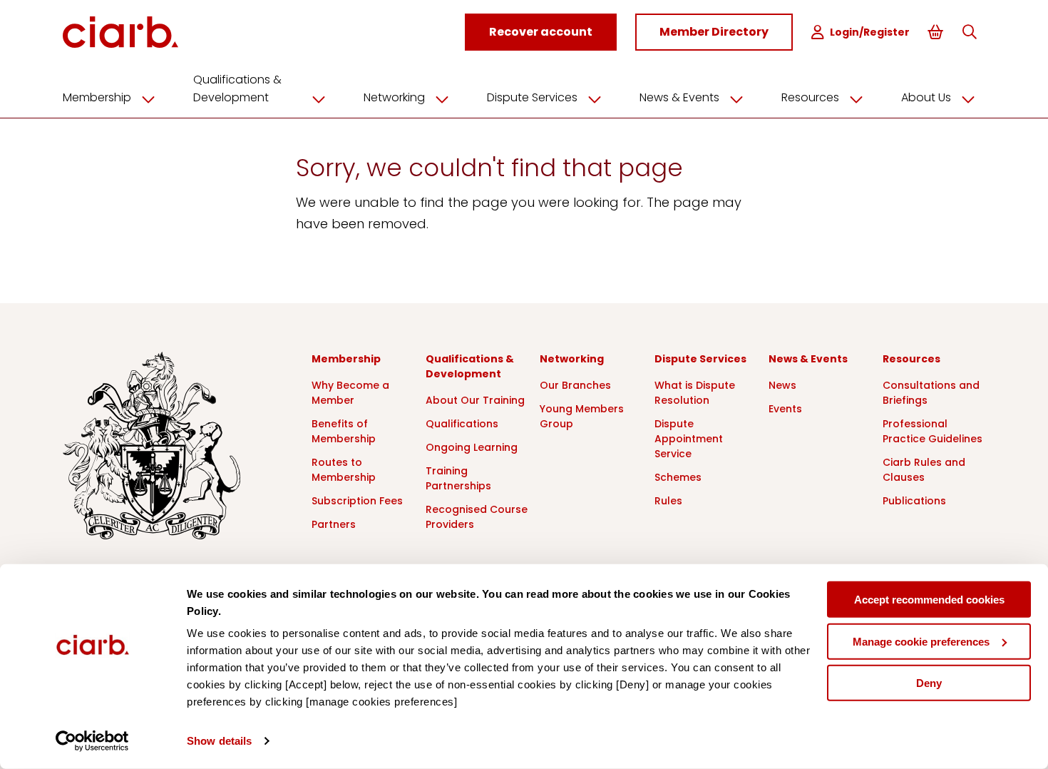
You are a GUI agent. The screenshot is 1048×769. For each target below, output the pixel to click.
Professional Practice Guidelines (932, 431)
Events (785, 409)
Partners (334, 524)
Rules (668, 501)
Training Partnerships (458, 478)
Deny (929, 683)
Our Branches (575, 385)
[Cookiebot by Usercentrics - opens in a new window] (92, 741)
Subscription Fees (357, 501)
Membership (97, 97)
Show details (219, 741)
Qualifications (462, 424)
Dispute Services (532, 97)
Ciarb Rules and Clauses (924, 469)
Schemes (678, 477)
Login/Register (870, 32)
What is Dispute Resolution (694, 392)
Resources (810, 97)
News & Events (679, 97)
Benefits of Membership (344, 431)
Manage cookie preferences (921, 641)
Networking (394, 97)
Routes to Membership (344, 469)
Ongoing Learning (472, 447)
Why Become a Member (350, 392)
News (782, 385)
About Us (926, 97)
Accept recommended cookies (929, 600)
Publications (914, 501)
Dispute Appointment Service (688, 439)
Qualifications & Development (237, 88)
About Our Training (475, 400)
